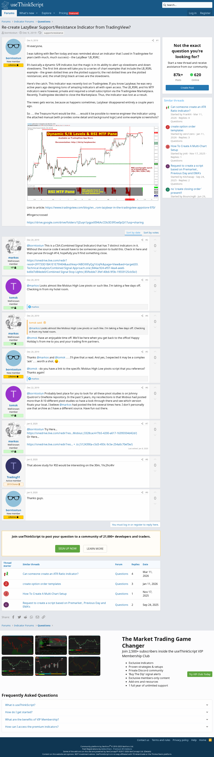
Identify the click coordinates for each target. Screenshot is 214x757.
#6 (146, 387)
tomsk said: (35, 322)
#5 (146, 351)
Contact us (143, 740)
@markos (33, 285)
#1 (157, 40)
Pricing (63, 13)
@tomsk (32, 338)
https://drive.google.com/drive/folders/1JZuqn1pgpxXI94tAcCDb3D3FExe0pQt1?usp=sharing (85, 222)
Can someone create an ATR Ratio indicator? (50, 574)
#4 (146, 315)
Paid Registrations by (107, 749)
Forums (9, 13)
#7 (146, 423)
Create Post (187, 87)
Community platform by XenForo (107, 746)
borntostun (11, 32)
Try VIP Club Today (199, 674)
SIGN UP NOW (68, 548)
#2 (146, 239)
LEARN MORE (95, 548)
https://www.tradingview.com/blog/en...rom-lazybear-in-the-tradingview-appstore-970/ (100, 207)
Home (202, 740)
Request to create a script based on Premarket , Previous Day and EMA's (187, 169)
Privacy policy (181, 740)
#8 (146, 459)
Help (194, 740)
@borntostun (35, 245)
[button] (36, 13)
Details (147, 751)
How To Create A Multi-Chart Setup (45, 594)
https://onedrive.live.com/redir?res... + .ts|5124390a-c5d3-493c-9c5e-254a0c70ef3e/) (80, 444)
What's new (26, 13)
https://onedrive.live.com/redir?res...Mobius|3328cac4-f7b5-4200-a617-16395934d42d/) (82, 433)
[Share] (153, 40)
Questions (121, 574)
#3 (146, 279)
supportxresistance (53, 32)
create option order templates (42, 584)
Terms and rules (161, 740)
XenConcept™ (112, 751)
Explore (46, 13)
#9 (146, 492)
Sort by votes (151, 232)
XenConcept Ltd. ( (137, 751)
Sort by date (133, 232)
